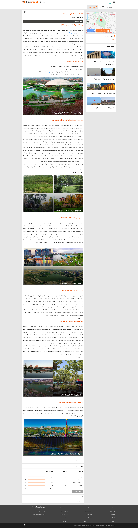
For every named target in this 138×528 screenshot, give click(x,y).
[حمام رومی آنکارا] (108, 98)
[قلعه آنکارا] (94, 98)
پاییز (66, 482)
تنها (81, 488)
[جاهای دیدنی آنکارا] (94, 84)
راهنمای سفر (65, 521)
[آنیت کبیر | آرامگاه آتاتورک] (108, 84)
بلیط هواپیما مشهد (88, 518)
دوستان (80, 485)
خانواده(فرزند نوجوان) (77, 482)
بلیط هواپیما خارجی (64, 514)
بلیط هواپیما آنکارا (72, 33)
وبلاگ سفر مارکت (41, 511)
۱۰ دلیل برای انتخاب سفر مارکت (39, 514)
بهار (66, 477)
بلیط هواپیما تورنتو (64, 518)
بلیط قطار (113, 514)
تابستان (65, 480)
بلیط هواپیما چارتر (64, 511)
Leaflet (114, 32)
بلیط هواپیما (89, 508)
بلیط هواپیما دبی (88, 511)
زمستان (65, 485)
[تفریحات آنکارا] (94, 52)
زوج (81, 477)
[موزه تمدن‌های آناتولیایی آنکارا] (108, 69)
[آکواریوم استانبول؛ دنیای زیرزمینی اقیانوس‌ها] (108, 52)
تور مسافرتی (112, 511)
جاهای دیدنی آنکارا (48, 72)
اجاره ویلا (113, 521)
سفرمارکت (113, 508)
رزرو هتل (113, 518)
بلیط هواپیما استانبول (64, 508)
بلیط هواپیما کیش (88, 514)
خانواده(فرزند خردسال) (77, 480)
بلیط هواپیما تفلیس (88, 521)
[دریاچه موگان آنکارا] (94, 69)
